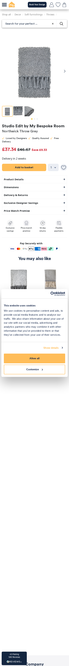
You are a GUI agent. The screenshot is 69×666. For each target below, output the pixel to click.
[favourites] (58, 4)
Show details (51, 347)
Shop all (6, 14)
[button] (14, 658)
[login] (51, 4)
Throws (50, 14)
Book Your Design (37, 5)
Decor (18, 14)
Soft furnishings (34, 14)
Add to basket (24, 167)
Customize (32, 369)
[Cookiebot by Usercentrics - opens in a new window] (50, 294)
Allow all (34, 358)
